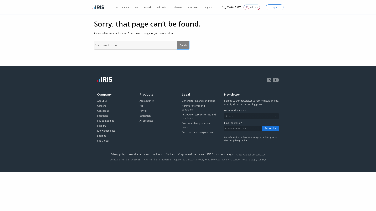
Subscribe (270, 128)
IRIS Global (103, 140)
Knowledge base (106, 130)
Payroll (143, 110)
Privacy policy (118, 154)
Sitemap (101, 135)
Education (145, 115)
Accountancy (147, 100)
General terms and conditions (198, 100)
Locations (102, 115)
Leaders (101, 125)
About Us (102, 100)
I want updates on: (235, 110)
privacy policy (240, 140)
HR (141, 105)
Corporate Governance (191, 154)
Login (275, 7)
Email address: (233, 123)
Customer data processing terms (196, 125)
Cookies (170, 154)
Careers (101, 105)
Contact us (103, 110)
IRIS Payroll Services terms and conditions (199, 116)
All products (146, 120)
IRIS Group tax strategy (220, 154)
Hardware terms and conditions (193, 107)
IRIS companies (105, 120)
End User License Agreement (198, 132)
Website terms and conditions (145, 154)
